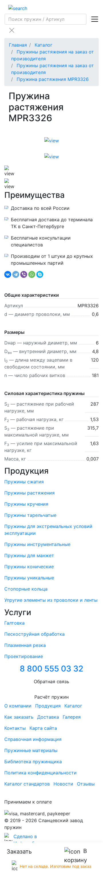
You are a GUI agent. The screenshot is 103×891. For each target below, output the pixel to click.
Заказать (19, 851)
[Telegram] (15, 274)
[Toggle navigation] (94, 19)
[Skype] (39, 274)
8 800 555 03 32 (51, 668)
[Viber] (23, 274)
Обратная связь (51, 681)
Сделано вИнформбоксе (29, 840)
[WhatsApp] (31, 274)
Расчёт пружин (51, 697)
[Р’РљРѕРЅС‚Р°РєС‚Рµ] (7, 274)
